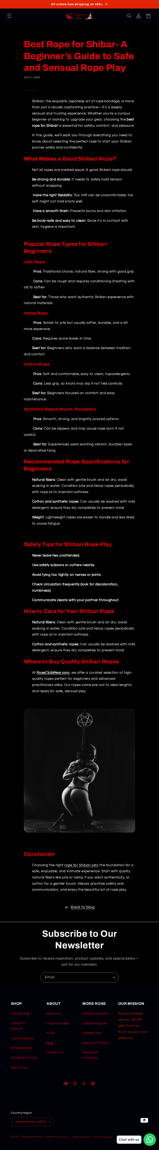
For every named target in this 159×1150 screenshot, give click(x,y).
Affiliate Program (95, 1013)
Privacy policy (103, 1137)
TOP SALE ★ (20, 1013)
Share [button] (32, 90)
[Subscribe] (113, 977)
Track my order (58, 1023)
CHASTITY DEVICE (18, 1026)
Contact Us (55, 1052)
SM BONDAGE (21, 1048)
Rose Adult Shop (32, 1137)
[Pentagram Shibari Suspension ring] (79, 831)
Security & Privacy (95, 1042)
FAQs (51, 1033)
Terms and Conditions (90, 1055)
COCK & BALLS (22, 1038)
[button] (9, 16)
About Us (53, 1013)
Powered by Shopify (55, 1137)
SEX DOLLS (19, 1067)
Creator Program (94, 1023)
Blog (50, 1042)
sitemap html (92, 1033)
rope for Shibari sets (81, 865)
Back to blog (83, 907)
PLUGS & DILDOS (24, 1057)
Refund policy (81, 1137)
